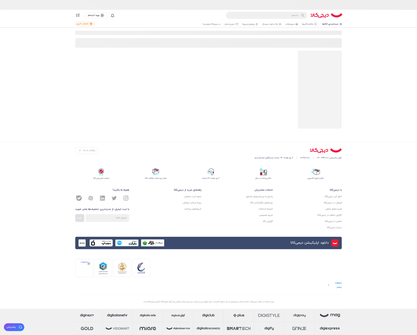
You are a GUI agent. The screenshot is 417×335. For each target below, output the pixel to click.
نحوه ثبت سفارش (192, 196)
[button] (14, 327)
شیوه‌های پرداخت (192, 208)
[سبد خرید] (78, 15)
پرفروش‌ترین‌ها (248, 24)
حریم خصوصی (266, 215)
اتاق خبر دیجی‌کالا (333, 196)
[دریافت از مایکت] (126, 243)
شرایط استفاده (266, 208)
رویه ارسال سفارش (192, 202)
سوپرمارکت (290, 24)
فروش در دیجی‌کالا (333, 202)
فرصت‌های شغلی (333, 208)
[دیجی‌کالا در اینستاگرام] (126, 198)
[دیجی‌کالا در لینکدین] (102, 198)
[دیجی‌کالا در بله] (79, 198)
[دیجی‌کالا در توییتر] (114, 198)
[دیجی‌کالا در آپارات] (90, 198)
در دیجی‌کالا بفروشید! (212, 24)
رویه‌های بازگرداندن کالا (261, 202)
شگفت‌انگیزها (307, 24)
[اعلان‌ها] (112, 15)
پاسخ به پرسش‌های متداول (259, 196)
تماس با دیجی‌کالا (333, 221)
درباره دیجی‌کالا (334, 227)
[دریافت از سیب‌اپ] (101, 243)
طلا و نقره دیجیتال (270, 24)
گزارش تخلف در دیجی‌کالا (329, 215)
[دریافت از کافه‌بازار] (152, 243)
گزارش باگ (268, 221)
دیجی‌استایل (229, 24)
